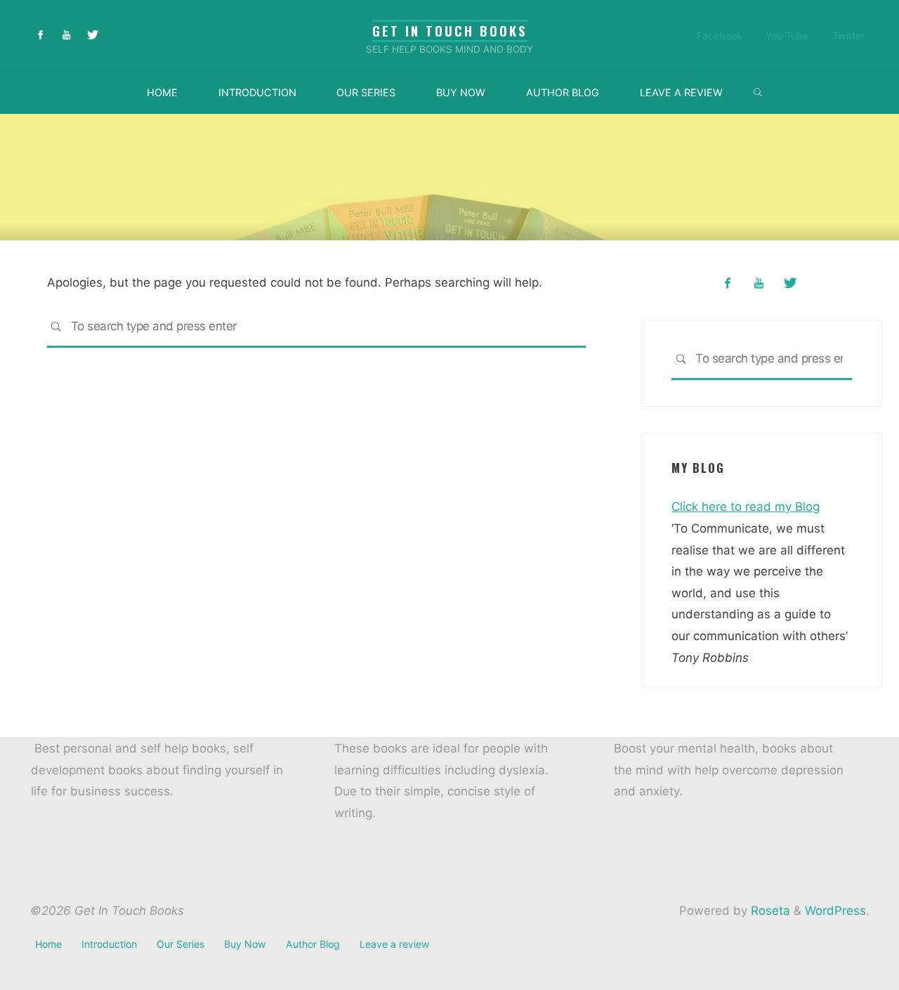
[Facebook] (41, 35)
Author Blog (313, 944)
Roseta (768, 911)
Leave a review (395, 944)
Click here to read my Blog (745, 507)
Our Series (180, 944)
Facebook (719, 35)
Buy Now (245, 944)
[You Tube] (66, 35)
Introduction (109, 944)
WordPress (835, 911)
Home (48, 944)
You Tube (787, 35)
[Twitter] (92, 35)
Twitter (848, 35)
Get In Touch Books (449, 30)
